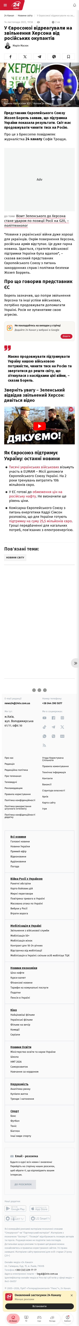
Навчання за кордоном (24, 1071)
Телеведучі (11, 782)
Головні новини (20, 841)
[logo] (16, 5)
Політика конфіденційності (20, 800)
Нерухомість (19, 1084)
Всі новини (18, 836)
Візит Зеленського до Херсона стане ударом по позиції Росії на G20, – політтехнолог (36, 221)
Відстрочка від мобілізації (26, 950)
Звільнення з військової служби (29, 930)
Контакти (47, 778)
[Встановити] (39, 1301)
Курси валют (18, 977)
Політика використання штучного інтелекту (18, 807)
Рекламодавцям (13, 788)
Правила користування (18, 794)
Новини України (20, 846)
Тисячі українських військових (34, 467)
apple (40, 1208)
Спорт (14, 1111)
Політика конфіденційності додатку (20, 816)
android (15, 1208)
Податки (15, 992)
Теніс (13, 1126)
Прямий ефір (18, 851)
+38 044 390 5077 (52, 703)
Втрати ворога (19, 913)
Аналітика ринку (20, 1088)
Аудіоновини (18, 861)
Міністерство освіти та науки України (32, 1051)
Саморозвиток (19, 1066)
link (44, 718)
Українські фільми (21, 1019)
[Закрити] (71, 1295)
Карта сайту (48, 803)
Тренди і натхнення (22, 1098)
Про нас (9, 758)
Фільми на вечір (20, 1024)
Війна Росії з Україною (26, 879)
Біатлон (15, 1131)
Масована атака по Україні (26, 903)
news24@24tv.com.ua (17, 703)
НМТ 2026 (16, 1061)
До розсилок (23, 1184)
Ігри (44, 809)
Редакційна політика (16, 770)
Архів (45, 797)
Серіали (15, 1034)
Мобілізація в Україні (25, 926)
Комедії (14, 1029)
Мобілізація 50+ (19, 935)
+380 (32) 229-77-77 (26, 1270)
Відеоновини (18, 856)
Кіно (13, 1010)
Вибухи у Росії (18, 908)
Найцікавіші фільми (22, 1014)
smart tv (15, 1218)
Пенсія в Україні (20, 997)
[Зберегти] (68, 57)
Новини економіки (23, 968)
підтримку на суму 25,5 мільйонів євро (40, 521)
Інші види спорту (20, 1135)
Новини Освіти (20, 1047)
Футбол (14, 1120)
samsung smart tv (40, 1218)
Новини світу (25, 16)
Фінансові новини (21, 982)
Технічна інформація (54, 772)
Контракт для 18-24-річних (26, 945)
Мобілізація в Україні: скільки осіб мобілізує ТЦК (39, 955)
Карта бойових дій (21, 888)
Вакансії (46, 784)
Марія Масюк (20, 45)
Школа (14, 1056)
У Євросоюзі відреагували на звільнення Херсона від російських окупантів (55, 16)
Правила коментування (55, 766)
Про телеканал (13, 776)
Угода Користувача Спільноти (53, 759)
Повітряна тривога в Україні (27, 898)
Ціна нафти (17, 972)
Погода (14, 866)
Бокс (13, 1115)
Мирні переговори (21, 893)
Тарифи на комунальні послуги (29, 987)
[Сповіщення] (74, 5)
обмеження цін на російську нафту (35, 494)
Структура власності (53, 790)
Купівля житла (19, 1093)
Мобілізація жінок (21, 940)
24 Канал (9, 16)
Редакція (10, 764)
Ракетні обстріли (20, 883)
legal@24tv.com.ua (47, 1273)
